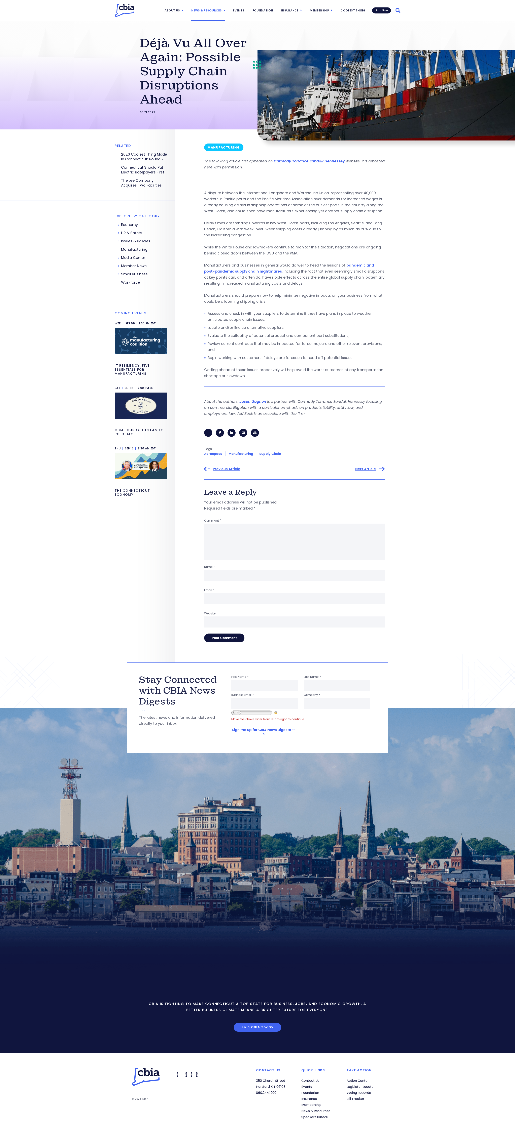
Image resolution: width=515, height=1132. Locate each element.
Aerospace (213, 453)
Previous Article (226, 469)
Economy (129, 224)
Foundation (262, 10)
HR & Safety (131, 233)
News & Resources (206, 10)
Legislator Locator (361, 1086)
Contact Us (310, 1080)
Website (210, 613)
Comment (212, 521)
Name (209, 567)
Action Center (358, 1080)
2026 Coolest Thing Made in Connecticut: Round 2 (144, 157)
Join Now (381, 10)
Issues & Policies (135, 241)
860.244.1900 (266, 1092)
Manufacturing (241, 453)
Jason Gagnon (252, 401)
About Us (172, 10)
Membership (319, 10)
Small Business (134, 274)
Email (209, 590)
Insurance (290, 10)
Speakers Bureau (314, 1117)
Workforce (130, 282)
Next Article (365, 469)
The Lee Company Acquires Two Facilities (141, 183)
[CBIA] (124, 10)
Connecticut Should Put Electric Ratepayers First (142, 170)
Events (238, 10)
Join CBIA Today (257, 1027)
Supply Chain (270, 453)
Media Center (133, 257)
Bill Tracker (355, 1098)
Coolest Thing (353, 10)
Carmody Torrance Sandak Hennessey (309, 161)
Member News (134, 266)
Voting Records (359, 1092)
